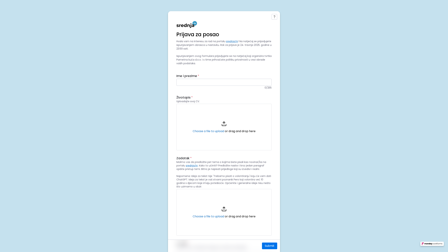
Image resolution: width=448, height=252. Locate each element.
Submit (269, 246)
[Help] (274, 17)
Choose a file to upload (208, 131)
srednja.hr (232, 41)
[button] (224, 127)
